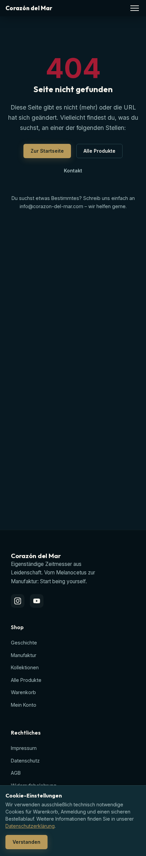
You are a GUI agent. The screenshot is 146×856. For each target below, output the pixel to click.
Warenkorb (23, 692)
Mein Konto (23, 705)
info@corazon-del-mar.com (51, 206)
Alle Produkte (99, 151)
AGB (16, 773)
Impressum (24, 748)
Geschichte (24, 642)
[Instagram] (17, 601)
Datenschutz (25, 760)
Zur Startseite (47, 151)
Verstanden (26, 842)
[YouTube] (36, 601)
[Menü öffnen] (135, 8)
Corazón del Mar (28, 8)
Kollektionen (25, 667)
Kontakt (73, 170)
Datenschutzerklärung (30, 826)
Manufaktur (23, 655)
